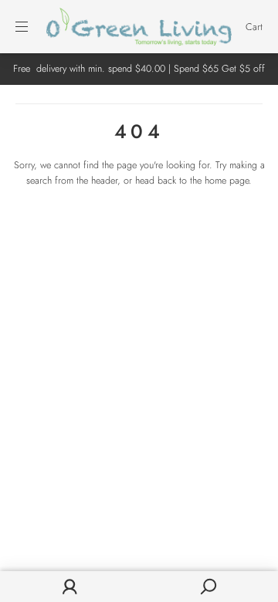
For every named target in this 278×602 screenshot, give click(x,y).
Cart (254, 27)
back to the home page (203, 181)
